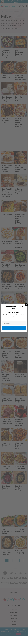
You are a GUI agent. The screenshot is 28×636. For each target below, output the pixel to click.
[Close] (26, 304)
